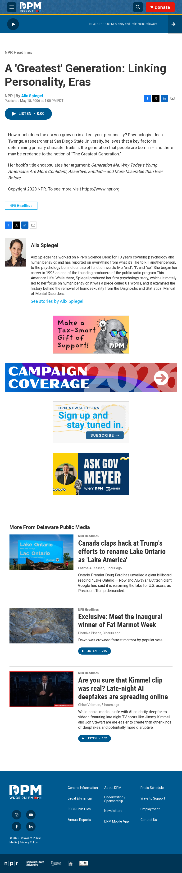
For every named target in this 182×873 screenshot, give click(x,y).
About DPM (112, 788)
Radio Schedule (152, 788)
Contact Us (149, 820)
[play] (13, 24)
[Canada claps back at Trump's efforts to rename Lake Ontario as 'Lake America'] (41, 552)
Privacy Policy (29, 842)
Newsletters (113, 811)
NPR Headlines (18, 52)
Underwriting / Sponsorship (115, 799)
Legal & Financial (80, 798)
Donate (162, 7)
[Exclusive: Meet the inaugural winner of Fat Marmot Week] (41, 625)
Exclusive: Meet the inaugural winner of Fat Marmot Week (120, 620)
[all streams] (175, 24)
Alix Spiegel (32, 95)
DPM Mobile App (116, 821)
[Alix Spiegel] (15, 252)
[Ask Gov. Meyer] (91, 474)
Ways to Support (153, 798)
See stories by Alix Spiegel (57, 301)
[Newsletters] (91, 422)
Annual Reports (79, 820)
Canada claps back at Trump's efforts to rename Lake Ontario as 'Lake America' (122, 551)
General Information (83, 788)
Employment (150, 809)
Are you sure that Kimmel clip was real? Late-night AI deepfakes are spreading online (123, 688)
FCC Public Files (79, 809)
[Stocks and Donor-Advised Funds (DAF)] (91, 334)
